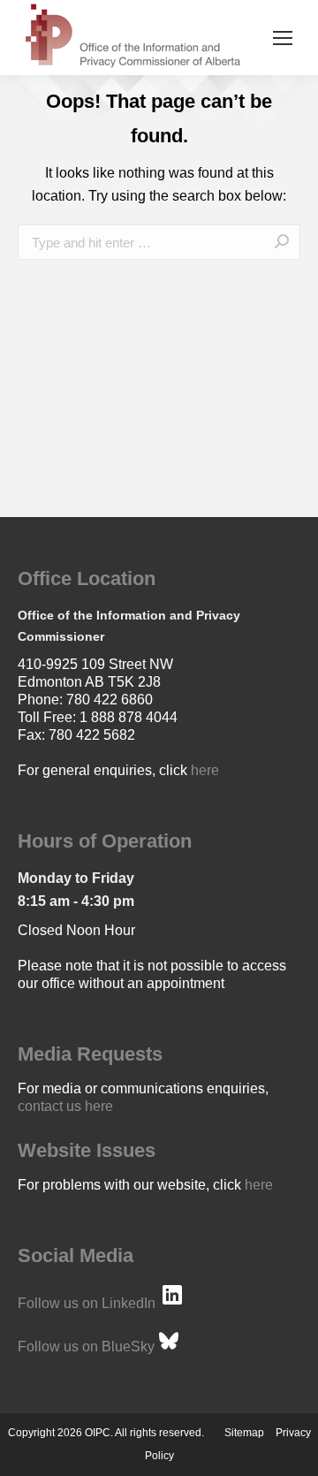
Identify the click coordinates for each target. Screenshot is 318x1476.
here (205, 770)
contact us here (65, 1106)
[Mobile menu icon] (282, 38)
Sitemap (244, 1433)
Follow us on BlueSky (86, 1346)
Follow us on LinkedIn (86, 1303)
